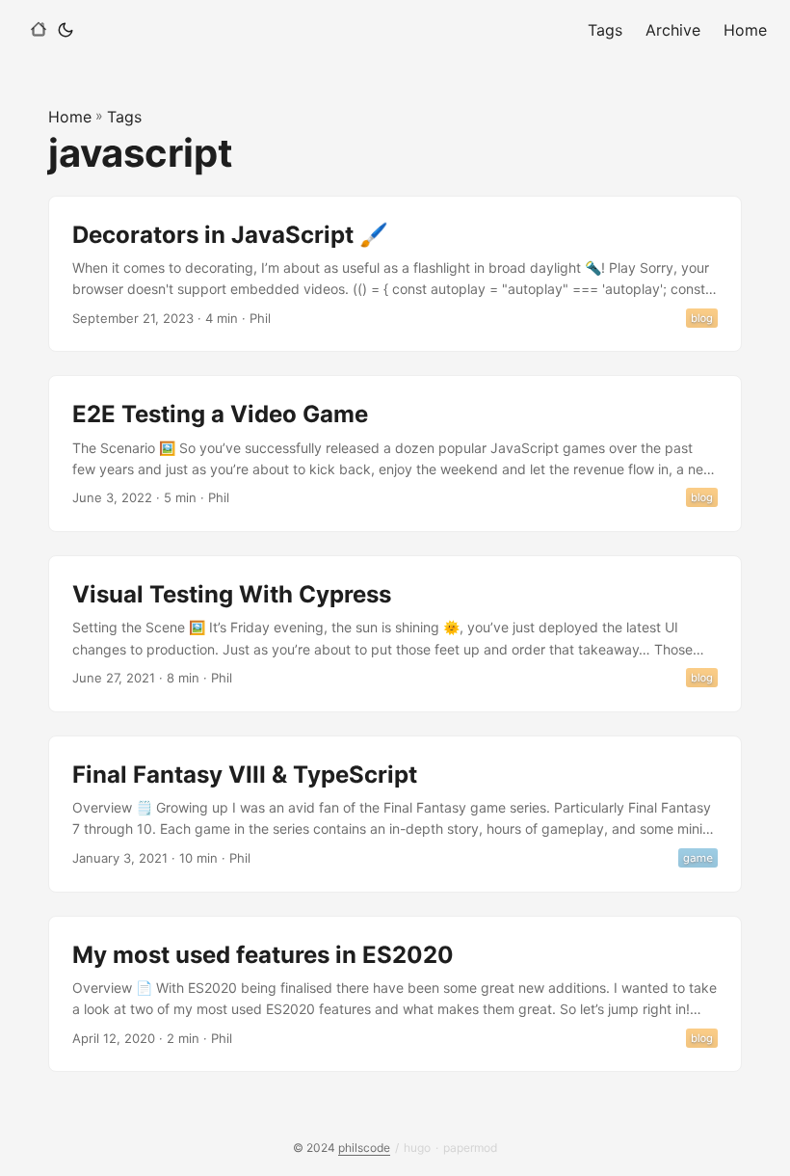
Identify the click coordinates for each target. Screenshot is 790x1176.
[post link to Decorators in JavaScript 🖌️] (395, 274)
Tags (124, 116)
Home (70, 116)
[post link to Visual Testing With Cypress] (395, 633)
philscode (364, 1147)
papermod (470, 1147)
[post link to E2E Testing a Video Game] (395, 453)
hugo (417, 1147)
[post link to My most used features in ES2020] (395, 994)
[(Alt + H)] (38, 30)
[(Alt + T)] (65, 30)
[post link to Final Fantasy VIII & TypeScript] (395, 814)
